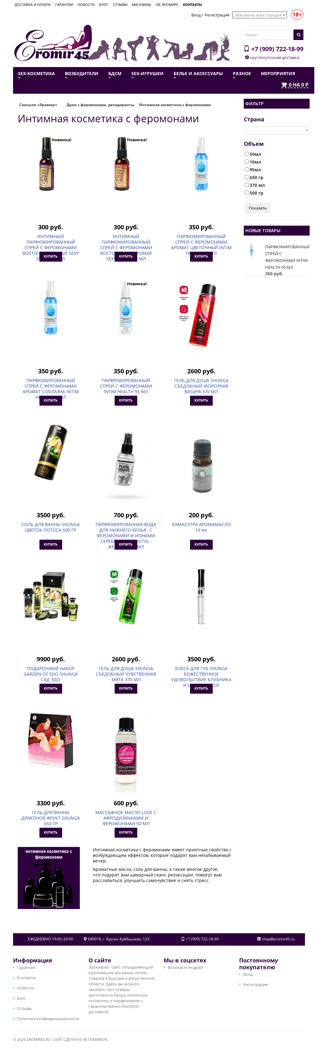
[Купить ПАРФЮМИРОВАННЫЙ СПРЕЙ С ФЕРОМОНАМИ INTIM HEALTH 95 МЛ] (125, 308)
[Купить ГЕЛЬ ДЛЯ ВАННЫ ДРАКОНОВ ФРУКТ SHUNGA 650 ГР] (50, 740)
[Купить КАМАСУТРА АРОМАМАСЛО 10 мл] (201, 465)
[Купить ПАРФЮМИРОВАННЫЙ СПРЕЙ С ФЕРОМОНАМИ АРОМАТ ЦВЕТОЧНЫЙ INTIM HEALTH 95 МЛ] (201, 164)
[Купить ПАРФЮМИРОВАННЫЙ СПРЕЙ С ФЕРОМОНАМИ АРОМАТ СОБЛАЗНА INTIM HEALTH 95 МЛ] (50, 308)
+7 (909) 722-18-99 (276, 48)
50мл (255, 154)
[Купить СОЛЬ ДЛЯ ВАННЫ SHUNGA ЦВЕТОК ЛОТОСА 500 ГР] (50, 452)
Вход (196, 15)
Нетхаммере (95, 1039)
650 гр (256, 177)
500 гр (256, 193)
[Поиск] (298, 34)
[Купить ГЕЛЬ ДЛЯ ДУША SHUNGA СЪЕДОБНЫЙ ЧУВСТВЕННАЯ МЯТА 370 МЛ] (125, 596)
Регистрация (217, 15)
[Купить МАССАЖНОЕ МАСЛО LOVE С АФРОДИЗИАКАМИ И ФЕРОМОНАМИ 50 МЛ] (125, 753)
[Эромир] (53, 42)
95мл (255, 170)
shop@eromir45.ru (278, 939)
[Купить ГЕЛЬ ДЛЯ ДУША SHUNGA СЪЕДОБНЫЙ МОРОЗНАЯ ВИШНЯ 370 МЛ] (201, 321)
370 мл (257, 185)
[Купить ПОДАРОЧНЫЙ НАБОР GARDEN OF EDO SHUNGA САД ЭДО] (50, 596)
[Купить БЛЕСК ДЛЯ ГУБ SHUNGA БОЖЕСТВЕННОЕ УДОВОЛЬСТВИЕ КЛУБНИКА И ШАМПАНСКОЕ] (201, 596)
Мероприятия (278, 73)
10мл (255, 162)
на (298, 85)
